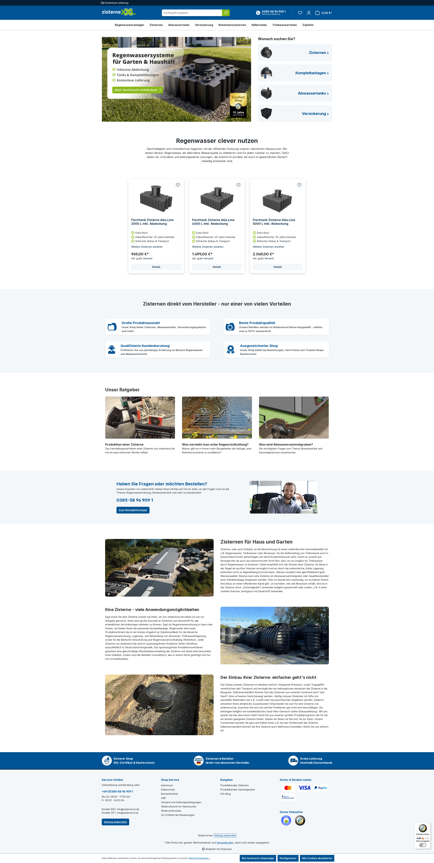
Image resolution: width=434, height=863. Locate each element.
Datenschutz (168, 789)
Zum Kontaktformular (133, 510)
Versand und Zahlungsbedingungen (181, 802)
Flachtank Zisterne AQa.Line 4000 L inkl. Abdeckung (213, 221)
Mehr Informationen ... (200, 858)
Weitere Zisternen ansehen (147, 246)
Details (156, 266)
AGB (163, 798)
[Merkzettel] (300, 12)
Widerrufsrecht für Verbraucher (178, 806)
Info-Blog (225, 793)
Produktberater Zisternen (234, 785)
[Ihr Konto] (308, 12)
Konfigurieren (288, 858)
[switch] (422, 845)
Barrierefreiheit (169, 793)
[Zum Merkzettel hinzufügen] (177, 185)
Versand (147, 258)
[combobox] (192, 12)
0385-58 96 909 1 (134, 500)
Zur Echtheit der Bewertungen (178, 815)
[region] (217, 226)
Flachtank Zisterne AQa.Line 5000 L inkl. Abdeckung (274, 221)
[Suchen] (226, 12)
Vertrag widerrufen (115, 821)
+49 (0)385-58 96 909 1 (117, 791)
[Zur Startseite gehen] (119, 12)
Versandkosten (224, 842)
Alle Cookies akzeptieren (317, 858)
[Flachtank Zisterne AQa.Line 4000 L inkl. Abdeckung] (217, 199)
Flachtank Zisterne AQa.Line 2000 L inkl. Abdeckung (152, 221)
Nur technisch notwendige (258, 858)
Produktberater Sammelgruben (237, 789)
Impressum (167, 785)
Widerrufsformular (171, 810)
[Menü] (429, 824)
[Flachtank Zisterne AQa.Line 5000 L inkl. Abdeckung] (278, 199)
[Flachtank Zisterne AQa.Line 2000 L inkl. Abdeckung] (156, 199)
